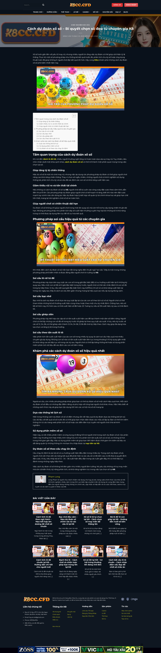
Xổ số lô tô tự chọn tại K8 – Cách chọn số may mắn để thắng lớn (93, 520)
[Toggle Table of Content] (73, 116)
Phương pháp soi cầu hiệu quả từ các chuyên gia (55, 129)
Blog (126, 12)
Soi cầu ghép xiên (46, 136)
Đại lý (118, 12)
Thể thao (65, 12)
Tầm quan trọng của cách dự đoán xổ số (51, 119)
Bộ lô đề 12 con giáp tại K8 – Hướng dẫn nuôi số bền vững (117, 520)
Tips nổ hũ (125, 619)
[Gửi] (43, 5)
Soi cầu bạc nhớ (45, 134)
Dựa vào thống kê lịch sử (48, 143)
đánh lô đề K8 (49, 159)
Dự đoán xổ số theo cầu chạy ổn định (53, 148)
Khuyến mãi (108, 12)
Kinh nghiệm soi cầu (80, 25)
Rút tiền (91, 616)
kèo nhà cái (56, 626)
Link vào (85, 611)
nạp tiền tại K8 (92, 443)
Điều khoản (56, 617)
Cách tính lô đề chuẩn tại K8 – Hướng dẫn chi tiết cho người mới (43, 563)
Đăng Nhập (92, 613)
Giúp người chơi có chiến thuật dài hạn (54, 126)
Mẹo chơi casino (127, 611)
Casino (86, 12)
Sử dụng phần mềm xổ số (49, 146)
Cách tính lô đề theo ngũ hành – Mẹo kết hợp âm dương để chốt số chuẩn (43, 521)
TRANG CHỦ (37, 12)
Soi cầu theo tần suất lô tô (49, 138)
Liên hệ (69, 617)
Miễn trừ (55, 620)
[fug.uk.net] (80, 5)
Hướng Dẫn (52, 12)
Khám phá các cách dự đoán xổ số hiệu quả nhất (55, 141)
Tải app (91, 611)
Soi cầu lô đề (126, 613)
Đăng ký (85, 613)
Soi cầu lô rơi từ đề (46, 131)
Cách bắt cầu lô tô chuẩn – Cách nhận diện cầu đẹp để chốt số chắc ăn (117, 563)
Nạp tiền (85, 616)
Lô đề (75, 12)
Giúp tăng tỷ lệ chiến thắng (49, 121)
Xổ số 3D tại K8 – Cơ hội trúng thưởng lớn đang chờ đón (92, 562)
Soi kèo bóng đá (127, 616)
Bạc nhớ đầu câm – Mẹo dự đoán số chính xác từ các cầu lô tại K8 (68, 520)
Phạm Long (93, 36)
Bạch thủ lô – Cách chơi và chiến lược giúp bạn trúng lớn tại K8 (68, 563)
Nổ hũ (95, 12)
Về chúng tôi (57, 611)
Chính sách (56, 614)
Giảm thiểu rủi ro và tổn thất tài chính (53, 124)
